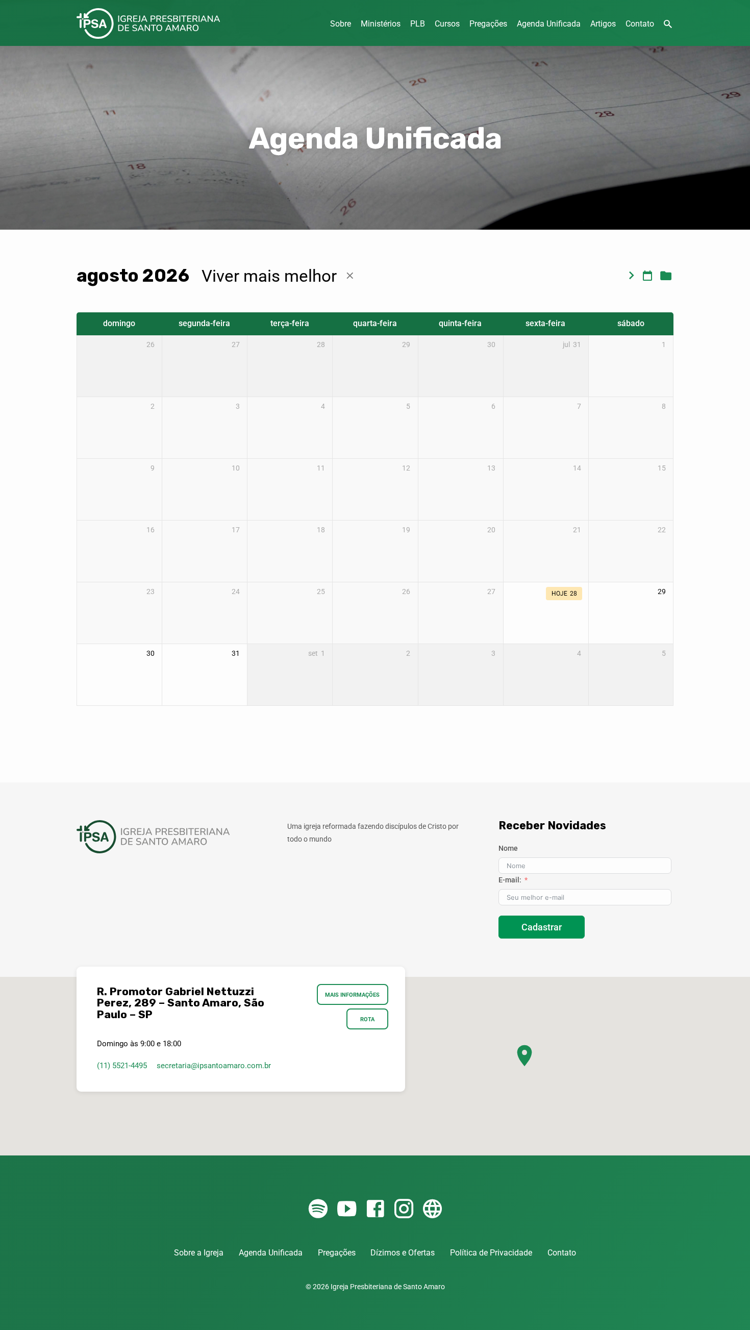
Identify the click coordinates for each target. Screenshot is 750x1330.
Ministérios (381, 24)
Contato (640, 24)
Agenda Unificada (549, 24)
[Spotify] (318, 1209)
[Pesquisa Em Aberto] (667, 24)
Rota (367, 1019)
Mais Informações (353, 994)
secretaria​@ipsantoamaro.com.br (214, 1065)
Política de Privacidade (491, 1253)
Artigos (603, 24)
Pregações (488, 24)
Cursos (447, 24)
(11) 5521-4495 (122, 1065)
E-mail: (509, 880)
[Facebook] (375, 1209)
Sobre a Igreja (198, 1253)
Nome (508, 848)
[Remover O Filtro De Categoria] (350, 275)
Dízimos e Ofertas (402, 1253)
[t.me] (432, 1209)
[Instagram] (403, 1209)
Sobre (340, 24)
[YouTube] (346, 1209)
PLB (417, 24)
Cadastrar (541, 927)
